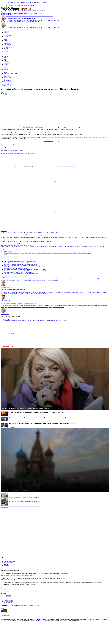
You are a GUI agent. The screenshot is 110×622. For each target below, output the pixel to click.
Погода (5, 50)
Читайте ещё (4, 231)
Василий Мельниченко (6, 287)
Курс (2, 14)
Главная (6, 29)
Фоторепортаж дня (5, 319)
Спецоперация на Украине (10, 73)
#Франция (16, 253)
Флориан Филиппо (56, 129)
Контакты (6, 565)
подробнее (65, 620)
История (6, 51)
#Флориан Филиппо (9, 253)
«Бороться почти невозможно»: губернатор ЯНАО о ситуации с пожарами (24, 269)
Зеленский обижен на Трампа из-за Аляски (12, 150)
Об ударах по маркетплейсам (8, 292)
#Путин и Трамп (73, 253)
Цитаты (6, 64)
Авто (5, 37)
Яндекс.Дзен (59, 166)
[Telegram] (6, 94)
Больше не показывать (74, 620)
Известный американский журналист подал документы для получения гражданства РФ (26, 2)
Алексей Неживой (5, 300)
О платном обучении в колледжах (9, 305)
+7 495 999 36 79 (7, 596)
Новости (6, 56)
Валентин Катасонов (53, 20)
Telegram (65, 166)
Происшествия (7, 46)
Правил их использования (62, 573)
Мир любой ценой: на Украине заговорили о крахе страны (16, 245)
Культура (6, 48)
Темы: (5, 72)
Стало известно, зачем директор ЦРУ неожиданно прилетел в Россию (18, 243)
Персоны (6, 65)
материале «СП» (48, 141)
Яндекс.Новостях (27, 166)
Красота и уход (7, 80)
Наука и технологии (9, 47)
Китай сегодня (7, 81)
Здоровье (6, 40)
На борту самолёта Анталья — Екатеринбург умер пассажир (20, 262)
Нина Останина (5, 314)
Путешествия (7, 36)
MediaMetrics (71, 166)
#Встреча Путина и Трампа (45, 253)
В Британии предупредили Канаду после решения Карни (20, 261)
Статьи (5, 57)
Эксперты (6, 63)
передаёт (63, 129)
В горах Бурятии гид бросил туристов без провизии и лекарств (21, 265)
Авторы (6, 61)
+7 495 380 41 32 (7, 602)
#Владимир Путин (33, 253)
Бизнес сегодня (7, 43)
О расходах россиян (6, 278)
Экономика (6, 33)
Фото (5, 59)
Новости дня (4, 259)
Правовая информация (9, 561)
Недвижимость (7, 44)
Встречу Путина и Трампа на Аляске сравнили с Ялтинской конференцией (20, 155)
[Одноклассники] (3, 94)
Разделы (3, 53)
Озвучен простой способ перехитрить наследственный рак (19, 5)
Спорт (5, 39)
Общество (6, 32)
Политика (6, 31)
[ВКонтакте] (1, 94)
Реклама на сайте (8, 562)
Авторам (6, 564)
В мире (5, 41)
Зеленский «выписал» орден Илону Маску (16, 268)
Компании (6, 67)
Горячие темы (4, 69)
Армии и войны (8, 35)
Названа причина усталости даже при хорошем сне (18, 272)
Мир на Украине (8, 76)
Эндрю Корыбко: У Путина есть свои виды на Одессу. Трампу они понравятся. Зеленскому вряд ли (78, 246)
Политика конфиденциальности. (38, 620)
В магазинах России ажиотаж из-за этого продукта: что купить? (24, 501)
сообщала (8, 137)
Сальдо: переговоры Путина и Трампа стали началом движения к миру (19, 153)
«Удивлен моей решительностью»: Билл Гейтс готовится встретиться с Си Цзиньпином (27, 270)
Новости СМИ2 (5, 507)
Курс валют (7, 78)
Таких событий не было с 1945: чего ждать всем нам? (18, 490)
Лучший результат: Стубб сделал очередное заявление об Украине (22, 273)
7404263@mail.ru (8, 601)
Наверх (2, 608)
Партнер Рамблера (5, 615)
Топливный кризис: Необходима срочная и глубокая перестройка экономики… (27, 20)
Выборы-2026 (7, 77)
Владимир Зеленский (94, 137)
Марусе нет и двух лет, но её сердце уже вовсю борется (44, 232)
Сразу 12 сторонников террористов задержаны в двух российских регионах (23, 13)
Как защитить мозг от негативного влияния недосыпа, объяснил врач (21, 21)
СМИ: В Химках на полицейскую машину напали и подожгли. (24, 506)
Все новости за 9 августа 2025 (8, 276)
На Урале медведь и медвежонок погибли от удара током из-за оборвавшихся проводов (27, 266)
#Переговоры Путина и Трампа (61, 253)
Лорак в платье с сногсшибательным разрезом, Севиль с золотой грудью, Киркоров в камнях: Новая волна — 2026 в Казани (34, 320)
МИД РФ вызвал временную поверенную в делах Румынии (20, 264)
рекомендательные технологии (31, 605)
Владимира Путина (28, 127)
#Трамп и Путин (82, 253)
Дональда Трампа (38, 127)
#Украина (88, 253)
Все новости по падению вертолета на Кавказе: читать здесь (23, 497)
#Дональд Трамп (24, 253)
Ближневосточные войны (10, 74)
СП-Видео (6, 60)
